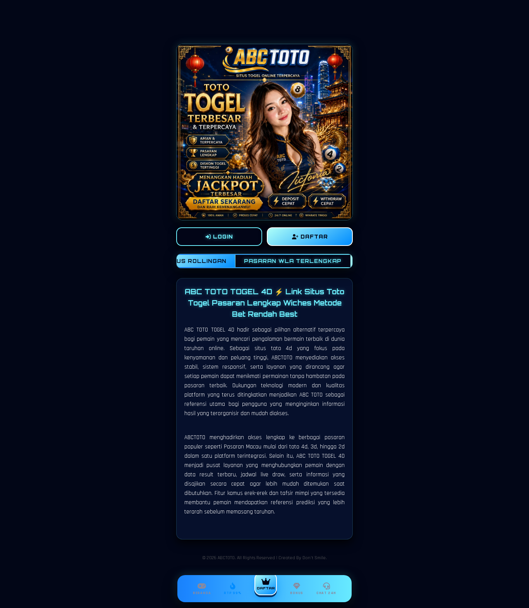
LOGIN (222, 237)
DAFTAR (313, 237)
